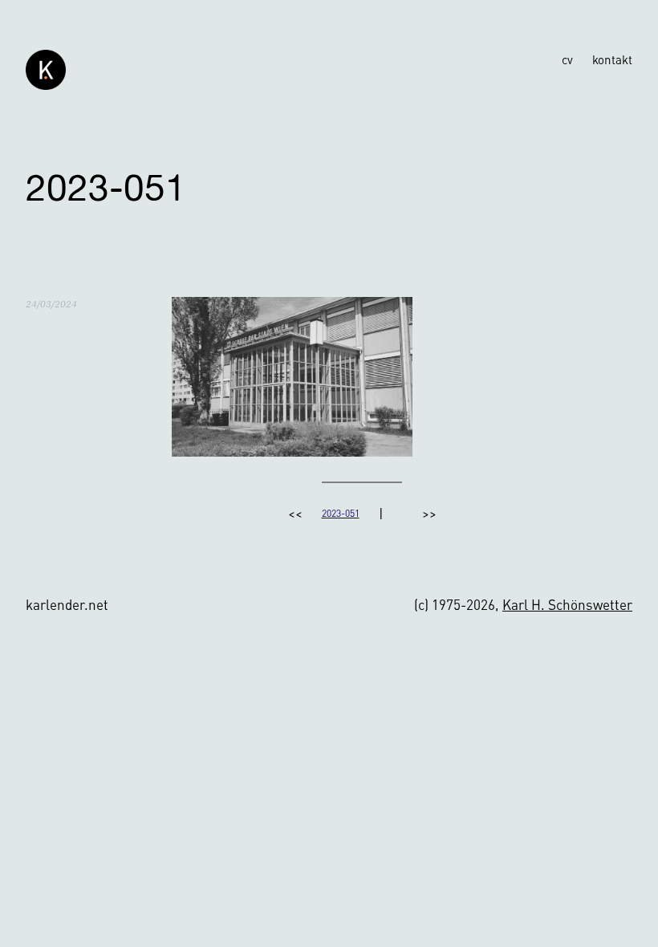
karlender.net (67, 604)
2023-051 (340, 513)
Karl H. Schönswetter (567, 604)
